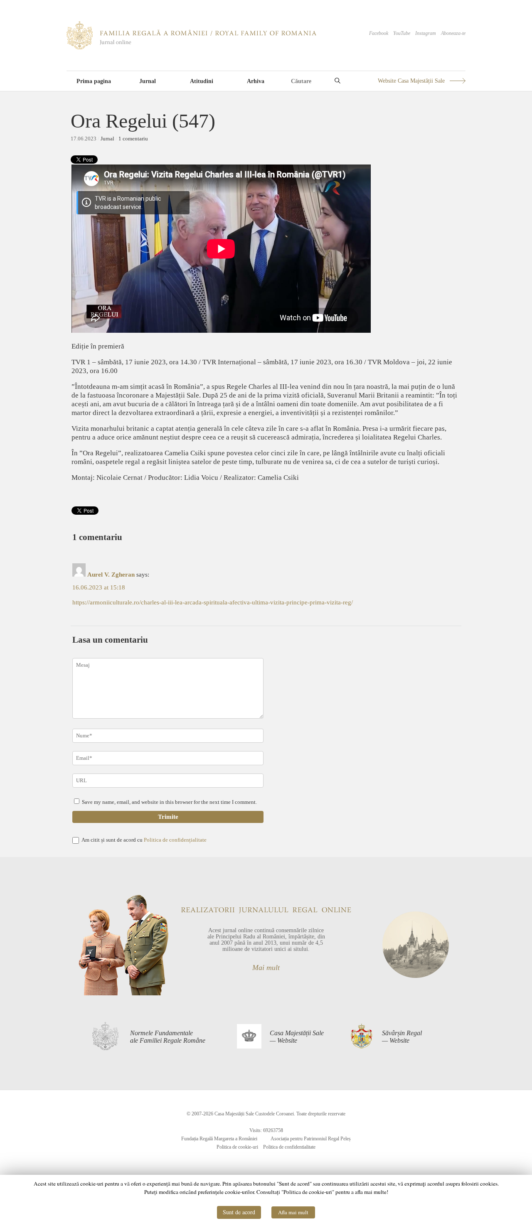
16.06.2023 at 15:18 (98, 587)
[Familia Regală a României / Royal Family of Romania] (191, 47)
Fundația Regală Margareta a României (219, 1139)
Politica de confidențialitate (175, 840)
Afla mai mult (293, 1212)
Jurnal (147, 81)
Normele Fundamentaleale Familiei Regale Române (167, 1036)
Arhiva (255, 81)
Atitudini (201, 81)
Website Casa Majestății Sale (411, 81)
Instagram (425, 33)
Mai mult (266, 967)
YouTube (401, 33)
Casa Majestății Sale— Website (297, 1036)
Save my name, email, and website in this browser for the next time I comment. (169, 802)
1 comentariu (133, 138)
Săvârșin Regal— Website (402, 1036)
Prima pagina (93, 81)
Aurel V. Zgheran (111, 574)
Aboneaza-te (453, 33)
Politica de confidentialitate (289, 1147)
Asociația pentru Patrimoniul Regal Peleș (311, 1139)
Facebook (378, 33)
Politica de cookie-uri (237, 1147)
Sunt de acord (239, 1212)
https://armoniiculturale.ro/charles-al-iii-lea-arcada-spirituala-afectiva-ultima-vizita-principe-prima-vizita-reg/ (212, 602)
